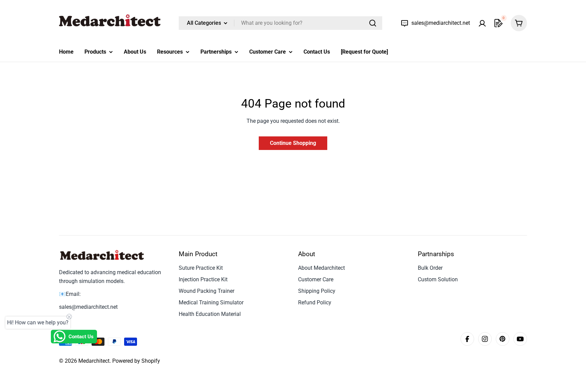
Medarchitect (94, 361)
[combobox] (280, 23)
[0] (498, 23)
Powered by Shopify (136, 361)
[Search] (373, 23)
